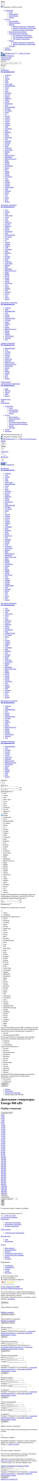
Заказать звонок (6, 57)
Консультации (13, 21)
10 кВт (3, 1125)
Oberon (7, 392)
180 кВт (3, 1166)
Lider (6, 389)
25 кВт (3, 1141)
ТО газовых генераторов (21, 39)
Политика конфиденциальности (12, 1288)
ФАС (6, 200)
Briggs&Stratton (10, 86)
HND (6, 134)
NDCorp (7, 391)
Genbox (7, 118)
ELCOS (7, 95)
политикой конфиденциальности (12, 1347)
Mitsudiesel (8, 157)
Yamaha (7, 184)
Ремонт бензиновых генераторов (24, 44)
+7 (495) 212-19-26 (12, 1444)
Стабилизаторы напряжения (10, 384)
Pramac (7, 168)
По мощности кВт (7, 1113)
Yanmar (7, 185)
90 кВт (3, 1154)
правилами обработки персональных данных (16, 1348)
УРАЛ (7, 198)
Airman (7, 79)
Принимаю (5, 1302)
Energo (7, 102)
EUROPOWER (10, 107)
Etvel (6, 105)
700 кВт (3, 1182)
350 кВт (3, 1173)
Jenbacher (8, 141)
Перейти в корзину (7, 1312)
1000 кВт (4, 1186)
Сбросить (4, 1086)
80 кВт (3, 1152)
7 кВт (3, 1120)
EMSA (7, 100)
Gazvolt (7, 116)
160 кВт (3, 1164)
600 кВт (3, 1180)
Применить (5, 1083)
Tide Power (8, 177)
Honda (7, 136)
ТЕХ (6, 194)
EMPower (8, 98)
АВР (2, 401)
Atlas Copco (9, 84)
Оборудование (6, 382)
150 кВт (3, 1163)
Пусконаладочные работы (17, 32)
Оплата (11, 17)
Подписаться (6, 1351)
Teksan (7, 175)
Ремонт (11, 41)
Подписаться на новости (9, 1217)
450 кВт (3, 1177)
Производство (5, 399)
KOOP (7, 144)
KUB (6, 146)
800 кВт (3, 1184)
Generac (7, 120)
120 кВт (3, 1159)
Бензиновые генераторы (9, 302)
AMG (7, 82)
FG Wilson (8, 111)
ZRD (6, 189)
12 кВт (3, 1129)
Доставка (12, 46)
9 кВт (3, 1123)
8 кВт (3, 1122)
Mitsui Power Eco (10, 159)
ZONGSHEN (9, 187)
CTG (6, 89)
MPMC (7, 162)
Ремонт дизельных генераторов (23, 42)
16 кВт (3, 1136)
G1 (6, 114)
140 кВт (3, 1161)
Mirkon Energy (9, 155)
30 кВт (3, 1143)
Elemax (7, 96)
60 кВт (3, 1148)
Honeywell (8, 137)
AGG (6, 77)
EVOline (7, 109)
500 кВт (3, 1179)
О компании (9, 10)
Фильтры (4, 1195)
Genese (7, 121)
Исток (7, 193)
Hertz (6, 130)
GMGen (7, 125)
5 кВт (3, 1116)
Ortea (6, 394)
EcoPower (8, 93)
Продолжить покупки (8, 1314)
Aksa (6, 80)
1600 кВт (4, 1191)
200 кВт (3, 1168)
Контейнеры (5, 403)
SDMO (7, 173)
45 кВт (3, 1147)
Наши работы (13, 14)
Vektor (7, 180)
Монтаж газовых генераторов (23, 30)
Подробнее (11, 1299)
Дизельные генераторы (9, 205)
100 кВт (3, 1157)
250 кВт (3, 1170)
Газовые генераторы (8, 343)
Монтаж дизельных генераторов (24, 26)
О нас (11, 12)
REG (6, 169)
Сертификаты (13, 16)
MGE (6, 153)
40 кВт (3, 1145)
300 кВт (3, 1172)
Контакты (8, 49)
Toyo (6, 178)
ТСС (6, 196)
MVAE (7, 164)
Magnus (7, 152)
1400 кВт (4, 1189)
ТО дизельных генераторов (22, 35)
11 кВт (3, 1127)
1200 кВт (4, 1188)
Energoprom (9, 104)
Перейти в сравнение (8, 1321)
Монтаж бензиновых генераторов (24, 28)
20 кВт (3, 1139)
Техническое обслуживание (18, 33)
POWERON (9, 166)
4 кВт (3, 1115)
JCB (6, 139)
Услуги (7, 19)
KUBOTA (8, 148)
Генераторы (5, 70)
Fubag (7, 112)
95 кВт (3, 1155)
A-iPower (8, 75)
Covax (7, 87)
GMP (6, 127)
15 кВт (3, 1134)
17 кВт (3, 1138)
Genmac (7, 123)
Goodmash (8, 128)
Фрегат (7, 201)
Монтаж (11, 25)
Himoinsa (8, 132)
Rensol (7, 171)
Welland (7, 182)
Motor (7, 161)
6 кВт (3, 1118)
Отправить (5, 1373)
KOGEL (7, 143)
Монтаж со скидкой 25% (9, 1479)
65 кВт (3, 1150)
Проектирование (14, 23)
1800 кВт (4, 1193)
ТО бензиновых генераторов (22, 37)
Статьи (7, 48)
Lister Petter (8, 150)
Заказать (4, 1337)
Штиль (7, 396)
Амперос (8, 191)
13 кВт (3, 1131)
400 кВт (3, 1175)
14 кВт (3, 1132)
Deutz (7, 91)
